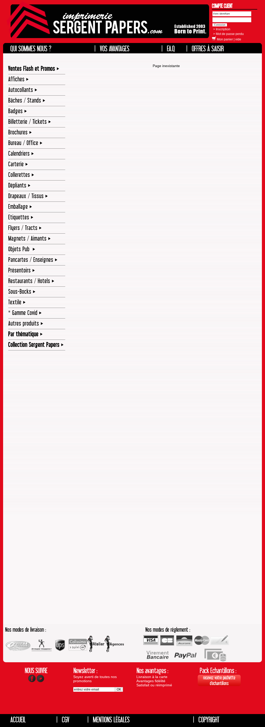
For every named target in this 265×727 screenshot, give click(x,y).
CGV (65, 719)
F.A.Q (171, 48)
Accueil (18, 719)
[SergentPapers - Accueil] (108, 24)
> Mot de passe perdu (228, 34)
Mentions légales (111, 719)
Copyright (208, 719)
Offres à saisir (208, 48)
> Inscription (221, 29)
